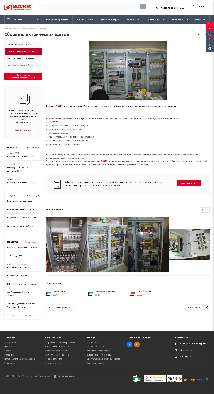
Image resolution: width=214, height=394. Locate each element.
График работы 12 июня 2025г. (21, 156)
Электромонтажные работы (20, 226)
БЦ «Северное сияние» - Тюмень (21, 284)
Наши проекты (32, 242)
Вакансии (8, 351)
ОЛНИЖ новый (144, 292)
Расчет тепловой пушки (56, 351)
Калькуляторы (53, 337)
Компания (9, 337)
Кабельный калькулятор (57, 346)
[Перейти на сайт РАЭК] (175, 382)
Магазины (9, 355)
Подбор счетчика (53, 363)
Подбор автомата (53, 359)
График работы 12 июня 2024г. (21, 182)
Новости (8, 346)
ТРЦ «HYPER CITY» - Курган (19, 315)
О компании (10, 342)
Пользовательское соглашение (19, 359)
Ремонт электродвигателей (19, 201)
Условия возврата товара (98, 351)
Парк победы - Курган (17, 276)
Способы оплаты (94, 342)
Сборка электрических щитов (20, 209)
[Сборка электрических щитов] (128, 70)
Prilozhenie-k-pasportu (105, 292)
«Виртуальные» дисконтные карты (103, 359)
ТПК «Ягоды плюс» (15, 256)
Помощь (90, 337)
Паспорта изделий (95, 363)
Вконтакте (129, 344)
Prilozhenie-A (59, 292)
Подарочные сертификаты (99, 355)
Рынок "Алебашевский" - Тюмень (22, 247)
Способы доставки (95, 346)
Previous (202, 210)
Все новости (33, 147)
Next (207, 210)
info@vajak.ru (186, 350)
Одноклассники (137, 344)
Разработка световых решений (21, 218)
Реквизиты (9, 363)
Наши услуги (33, 195)
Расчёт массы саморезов (57, 355)
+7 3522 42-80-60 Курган (171, 8)
